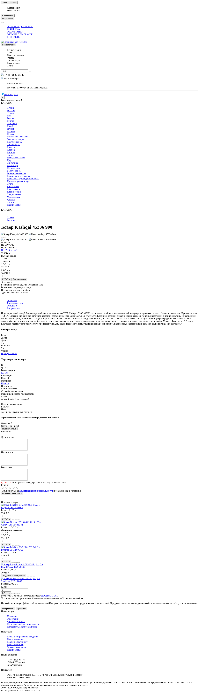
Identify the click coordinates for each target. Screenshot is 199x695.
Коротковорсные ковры (18, 176)
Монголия (12, 123)
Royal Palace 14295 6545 (13, 567)
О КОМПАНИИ (15, 31)
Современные (14, 194)
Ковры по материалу (17, 642)
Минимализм (13, 197)
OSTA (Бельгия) (9, 250)
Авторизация (13, 8)
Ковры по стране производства (22, 636)
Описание (12, 300)
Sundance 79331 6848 (11, 581)
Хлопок (11, 150)
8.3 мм (4, 373)
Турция (10, 113)
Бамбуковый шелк (16, 157)
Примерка (12, 616)
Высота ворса (14, 170)
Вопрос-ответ (14, 308)
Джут (9, 160)
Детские (11, 199)
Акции (10, 202)
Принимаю (21, 608)
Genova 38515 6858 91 (12, 524)
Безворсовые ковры (16, 173)
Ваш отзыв (6, 467)
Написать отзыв (9, 429)
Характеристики (15, 303)
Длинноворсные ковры (18, 181)
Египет (10, 121)
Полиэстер (12, 165)
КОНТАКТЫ (13, 37)
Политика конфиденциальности (23, 624)
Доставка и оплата (16, 621)
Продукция (6, 631)
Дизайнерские (14, 191)
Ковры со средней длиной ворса (23, 178)
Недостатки (7, 452)
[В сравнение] (5, 237)
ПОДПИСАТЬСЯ (49, 595)
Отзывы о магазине (16, 647)
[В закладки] (2, 237)
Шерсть (11, 147)
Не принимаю (8, 608)
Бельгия (11, 110)
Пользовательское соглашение (22, 626)
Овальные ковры (15, 139)
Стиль (10, 184)
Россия (10, 118)
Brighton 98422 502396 (12, 507)
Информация (7, 611)
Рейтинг (5, 485)
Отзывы (12, 305)
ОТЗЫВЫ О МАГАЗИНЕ (20, 34)
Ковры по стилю (15, 644)
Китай (10, 126)
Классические (14, 189)
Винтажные (13, 186)
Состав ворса (13, 144)
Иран (9, 115)
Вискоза (11, 152)
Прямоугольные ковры (18, 136)
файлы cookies (30, 603)
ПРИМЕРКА (13, 29)
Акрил (10, 155)
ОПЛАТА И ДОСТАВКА (20, 26)
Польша (11, 131)
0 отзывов (7, 282)
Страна (10, 108)
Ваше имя (6, 431)
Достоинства (7, 437)
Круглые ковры (14, 142)
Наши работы (14, 205)
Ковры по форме (15, 639)
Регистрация (13, 10)
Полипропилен (14, 168)
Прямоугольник (9, 353)
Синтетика (12, 163)
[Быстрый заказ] (13, 562)
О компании (13, 619)
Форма (10, 134)
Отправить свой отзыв (12, 494)
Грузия (10, 129)
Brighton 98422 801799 (12, 550)
